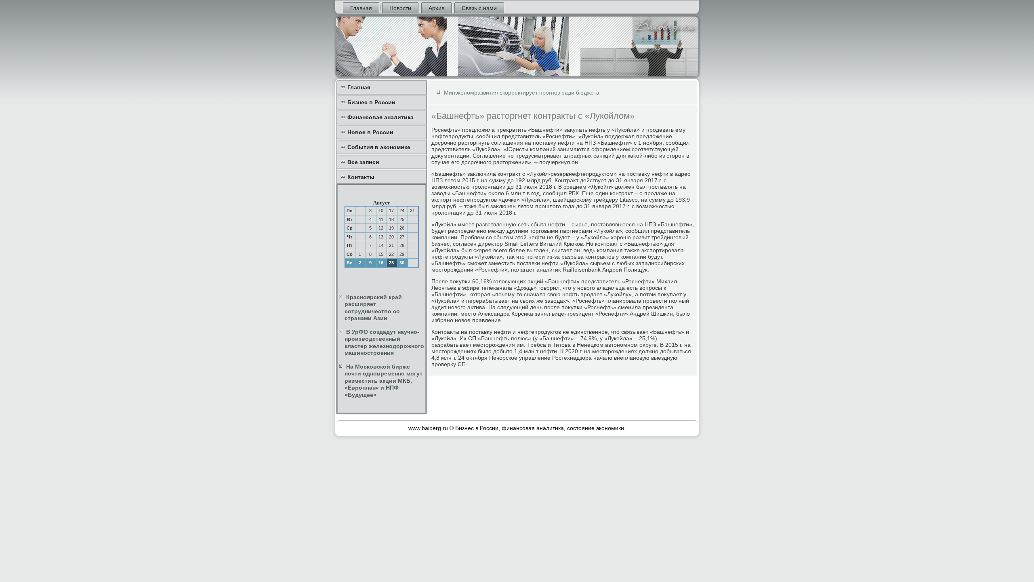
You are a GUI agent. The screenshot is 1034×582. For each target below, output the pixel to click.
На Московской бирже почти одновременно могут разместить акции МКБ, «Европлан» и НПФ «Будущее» (383, 380)
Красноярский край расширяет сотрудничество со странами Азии (373, 308)
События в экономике (378, 147)
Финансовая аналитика (380, 117)
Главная (361, 8)
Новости (400, 8)
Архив (436, 8)
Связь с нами (479, 8)
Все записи (363, 162)
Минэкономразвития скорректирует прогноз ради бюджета (521, 92)
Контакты (360, 177)
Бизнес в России (371, 102)
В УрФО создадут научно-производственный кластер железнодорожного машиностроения (384, 342)
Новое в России (370, 132)
